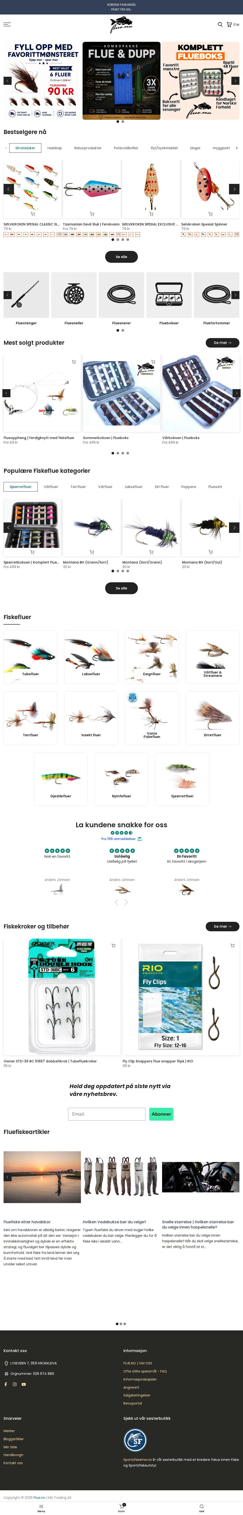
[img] (121, 833)
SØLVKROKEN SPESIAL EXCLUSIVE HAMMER (156, 224)
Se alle (121, 256)
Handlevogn (13, 1455)
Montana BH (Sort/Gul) (202, 562)
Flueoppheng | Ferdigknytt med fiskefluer (39, 437)
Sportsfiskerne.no (137, 1460)
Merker (9, 1431)
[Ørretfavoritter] (121, 83)
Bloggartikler (14, 1439)
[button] (118, 902)
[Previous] (8, 81)
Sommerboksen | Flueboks (106, 437)
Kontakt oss (13, 1463)
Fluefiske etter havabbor (27, 1222)
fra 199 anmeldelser (118, 838)
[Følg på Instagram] (15, 1384)
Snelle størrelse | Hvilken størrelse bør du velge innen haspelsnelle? (198, 1224)
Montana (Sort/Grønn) (142, 562)
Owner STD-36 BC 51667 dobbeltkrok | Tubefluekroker (50, 1061)
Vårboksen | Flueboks (181, 437)
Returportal (132, 1403)
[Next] (235, 81)
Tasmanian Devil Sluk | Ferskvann (91, 224)
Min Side (10, 1447)
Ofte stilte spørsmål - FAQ (145, 1371)
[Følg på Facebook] (6, 1384)
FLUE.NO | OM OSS (137, 1363)
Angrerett (131, 1387)
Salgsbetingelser (136, 1395)
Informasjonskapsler (140, 1379)
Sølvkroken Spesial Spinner (204, 224)
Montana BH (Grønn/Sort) (85, 562)
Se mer (220, 342)
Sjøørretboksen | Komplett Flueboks (34, 562)
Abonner (161, 1114)
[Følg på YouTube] (24, 1384)
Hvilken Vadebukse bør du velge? (114, 1222)
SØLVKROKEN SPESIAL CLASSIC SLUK (33, 224)
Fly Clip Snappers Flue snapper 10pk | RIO (158, 1061)
